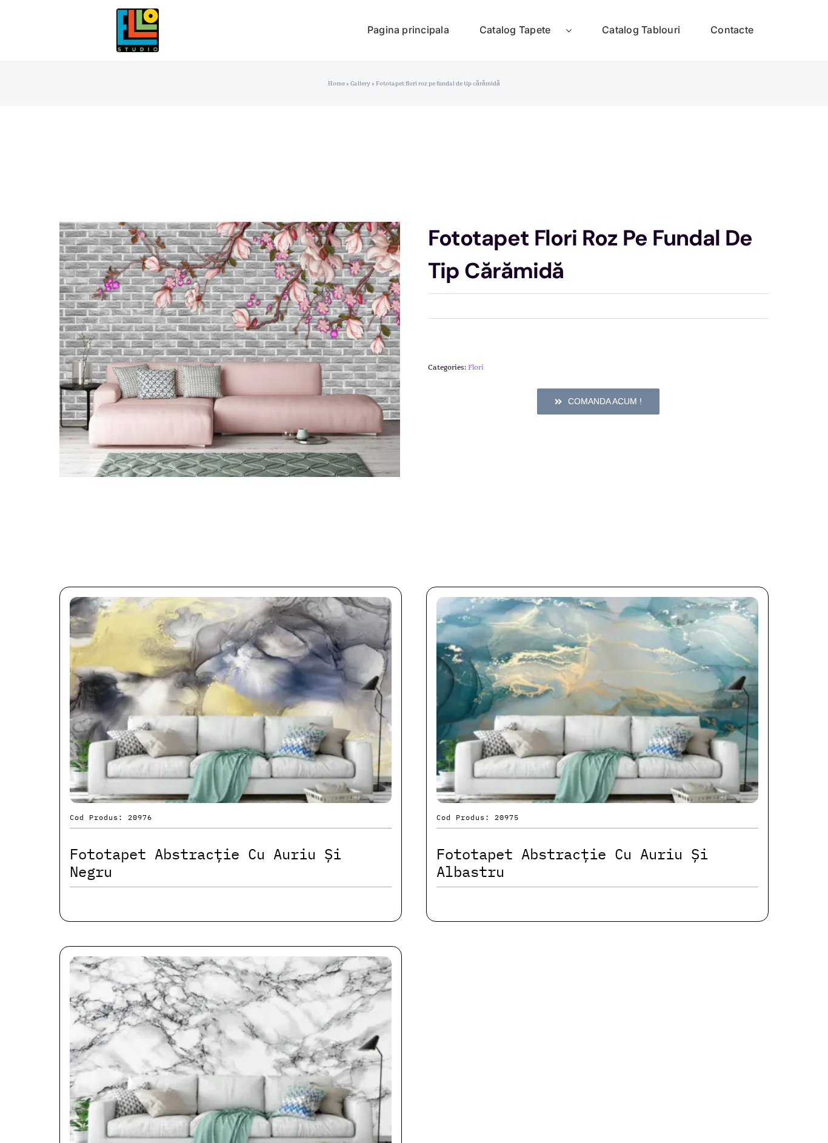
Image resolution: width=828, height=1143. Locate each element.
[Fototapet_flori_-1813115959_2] (229, 349)
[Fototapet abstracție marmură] (231, 967)
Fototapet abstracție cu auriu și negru (205, 862)
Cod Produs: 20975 (477, 817)
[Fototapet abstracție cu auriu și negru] (231, 607)
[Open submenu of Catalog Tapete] (576, 30)
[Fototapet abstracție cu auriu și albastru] (597, 607)
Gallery (360, 83)
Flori (476, 367)
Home (336, 83)
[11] (137, 15)
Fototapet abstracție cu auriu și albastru (572, 862)
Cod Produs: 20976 (111, 817)
